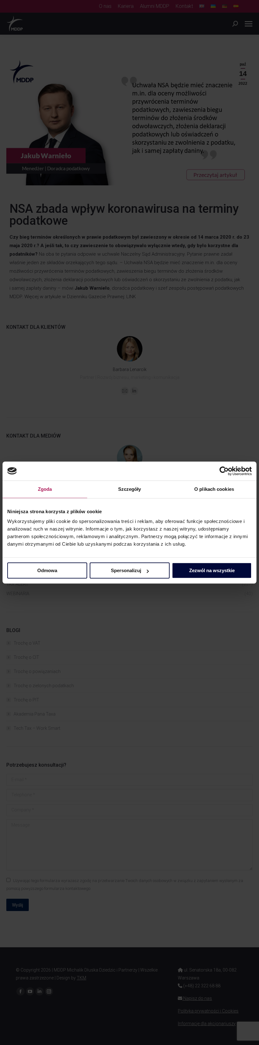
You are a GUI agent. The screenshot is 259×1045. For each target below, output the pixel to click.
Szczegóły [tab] (129, 489)
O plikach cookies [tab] (214, 489)
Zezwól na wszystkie (212, 570)
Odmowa (47, 570)
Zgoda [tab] (45, 489)
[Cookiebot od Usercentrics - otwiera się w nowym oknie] (224, 471)
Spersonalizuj (126, 570)
